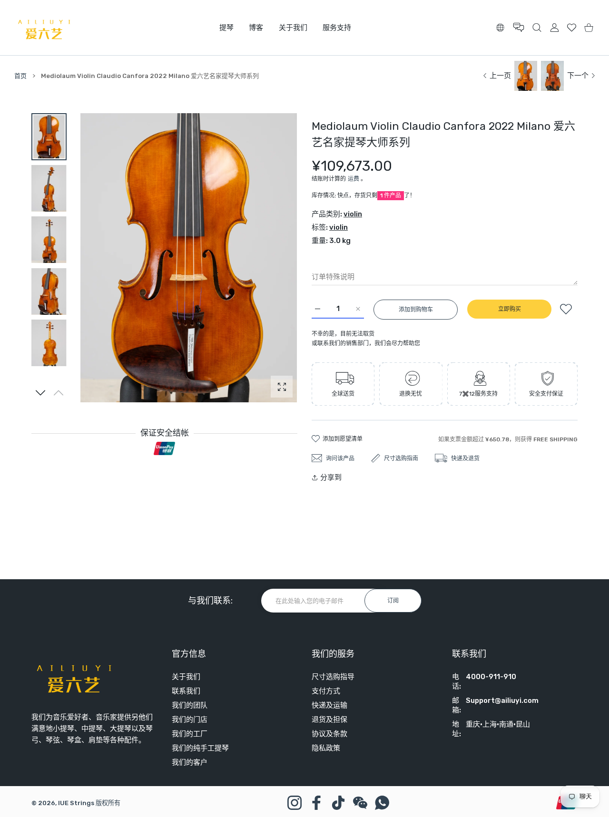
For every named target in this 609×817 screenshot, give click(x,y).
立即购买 (509, 309)
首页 (20, 75)
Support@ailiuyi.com (502, 700)
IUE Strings (76, 803)
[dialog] (537, 27)
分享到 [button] (331, 477)
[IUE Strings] (44, 28)
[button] (40, 392)
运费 (353, 178)
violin (353, 214)
